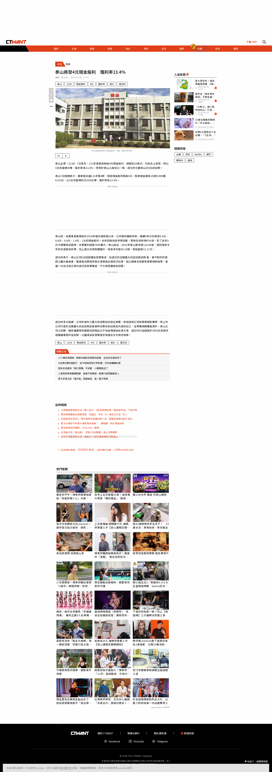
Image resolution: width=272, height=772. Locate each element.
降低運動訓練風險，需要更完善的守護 (112, 584)
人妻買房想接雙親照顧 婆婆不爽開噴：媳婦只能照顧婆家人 (88, 373)
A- (66, 155)
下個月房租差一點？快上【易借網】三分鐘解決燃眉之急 (150, 613)
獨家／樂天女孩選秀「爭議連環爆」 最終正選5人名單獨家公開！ (74, 613)
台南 (178, 154)
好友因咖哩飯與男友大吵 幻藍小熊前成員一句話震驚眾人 (150, 701)
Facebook (114, 741)
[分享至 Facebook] (51, 95)
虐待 (190, 160)
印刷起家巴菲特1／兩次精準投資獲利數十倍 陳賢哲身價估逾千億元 (96, 418)
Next (51, 106)
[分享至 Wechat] (51, 100)
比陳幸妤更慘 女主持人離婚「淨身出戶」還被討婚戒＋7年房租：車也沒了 (112, 701)
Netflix (198, 154)
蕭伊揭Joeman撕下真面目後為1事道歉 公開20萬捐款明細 (150, 642)
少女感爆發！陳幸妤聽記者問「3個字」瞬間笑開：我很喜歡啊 (74, 584)
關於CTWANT (105, 733)
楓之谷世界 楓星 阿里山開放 (150, 494)
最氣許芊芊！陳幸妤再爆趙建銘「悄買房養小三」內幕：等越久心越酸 (74, 496)
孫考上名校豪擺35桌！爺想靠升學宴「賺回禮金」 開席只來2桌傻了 (112, 496)
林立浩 (64, 77)
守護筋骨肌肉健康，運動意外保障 (74, 672)
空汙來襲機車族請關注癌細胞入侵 (150, 672)
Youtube (139, 741)
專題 (235, 48)
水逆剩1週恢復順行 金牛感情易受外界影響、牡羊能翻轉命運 (89, 363)
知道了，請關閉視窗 (257, 761)
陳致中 (179, 160)
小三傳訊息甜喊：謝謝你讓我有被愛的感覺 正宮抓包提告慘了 (90, 357)
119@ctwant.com (124, 449)
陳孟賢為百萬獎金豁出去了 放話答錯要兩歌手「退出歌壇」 (74, 701)
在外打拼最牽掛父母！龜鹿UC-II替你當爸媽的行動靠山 (89, 436)
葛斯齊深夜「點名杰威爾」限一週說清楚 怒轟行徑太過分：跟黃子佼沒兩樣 (74, 642)
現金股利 (80, 84)
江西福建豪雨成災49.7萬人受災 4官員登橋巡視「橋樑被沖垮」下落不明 (99, 410)
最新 (56, 48)
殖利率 (101, 84)
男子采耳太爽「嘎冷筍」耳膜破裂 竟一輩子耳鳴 (83, 378)
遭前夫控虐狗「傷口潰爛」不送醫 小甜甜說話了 (83, 368)
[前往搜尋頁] (264, 42)
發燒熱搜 (188, 733)
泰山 (59, 84)
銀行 (209, 154)
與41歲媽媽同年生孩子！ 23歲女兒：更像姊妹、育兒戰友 (151, 525)
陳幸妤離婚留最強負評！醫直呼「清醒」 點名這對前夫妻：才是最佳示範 (112, 555)
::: (40, 48)
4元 (92, 84)
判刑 (187, 154)
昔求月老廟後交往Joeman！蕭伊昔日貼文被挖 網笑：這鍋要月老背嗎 (74, 525)
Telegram (162, 741)
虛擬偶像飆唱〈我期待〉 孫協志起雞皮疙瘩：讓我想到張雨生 (112, 613)
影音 (217, 48)
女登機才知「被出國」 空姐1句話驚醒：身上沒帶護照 (89, 432)
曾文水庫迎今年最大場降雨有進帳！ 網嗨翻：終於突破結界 (92, 423)
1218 (69, 84)
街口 (112, 84)
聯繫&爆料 (134, 733)
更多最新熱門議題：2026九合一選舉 (80, 427)
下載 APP (251, 41)
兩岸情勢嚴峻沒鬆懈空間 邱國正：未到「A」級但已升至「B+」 (94, 414)
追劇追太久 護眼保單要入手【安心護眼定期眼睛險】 (111, 642)
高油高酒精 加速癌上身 (70, 553)
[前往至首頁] (16, 42)
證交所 (122, 84)
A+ (59, 155)
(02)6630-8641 (86, 449)
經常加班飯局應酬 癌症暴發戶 (151, 553)
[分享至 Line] (51, 90)
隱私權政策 (66, 768)
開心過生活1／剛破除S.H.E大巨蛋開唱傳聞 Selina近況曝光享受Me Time (150, 584)
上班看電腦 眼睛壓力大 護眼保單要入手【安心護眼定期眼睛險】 (112, 525)
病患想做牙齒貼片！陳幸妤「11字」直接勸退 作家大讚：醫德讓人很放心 (110, 672)
